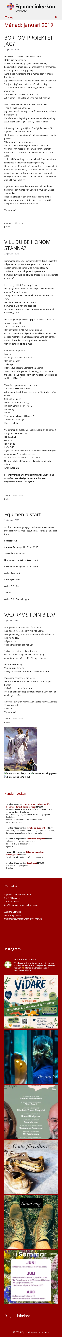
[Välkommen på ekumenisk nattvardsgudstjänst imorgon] (31, 1222)
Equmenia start (22, 514)
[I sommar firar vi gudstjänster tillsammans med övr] (31, 1277)
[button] (56, 17)
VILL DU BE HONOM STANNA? (27, 245)
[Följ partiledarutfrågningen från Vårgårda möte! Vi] (31, 1112)
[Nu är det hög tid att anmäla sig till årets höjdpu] (31, 1002)
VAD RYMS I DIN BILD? (29, 614)
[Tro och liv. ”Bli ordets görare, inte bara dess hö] (31, 1057)
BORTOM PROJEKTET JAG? (28, 40)
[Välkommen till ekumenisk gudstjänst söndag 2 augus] (31, 1167)
